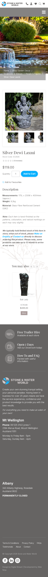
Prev (8, 137)
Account (31, 4)
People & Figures (33, 74)
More (24, 313)
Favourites (35, 4)
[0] (44, 3)
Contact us (18, 236)
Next (40, 137)
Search (40, 4)
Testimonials (7, 547)
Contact (27, 547)
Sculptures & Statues (13, 74)
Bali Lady (24, 299)
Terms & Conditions (10, 543)
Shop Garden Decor (21, 70)
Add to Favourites (13, 182)
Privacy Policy (28, 543)
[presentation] (31, 266)
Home (6, 70)
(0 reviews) (18, 161)
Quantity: (6, 174)
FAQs (39, 543)
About (18, 547)
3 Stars (8, 161)
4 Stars (11, 161)
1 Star (4, 161)
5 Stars (13, 161)
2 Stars (6, 161)
